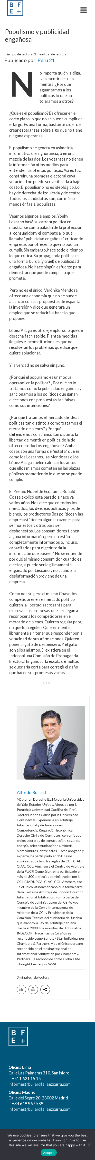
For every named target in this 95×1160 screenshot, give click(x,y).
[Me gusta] (21, 989)
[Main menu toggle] (83, 10)
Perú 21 (46, 60)
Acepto (49, 1153)
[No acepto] (88, 1144)
